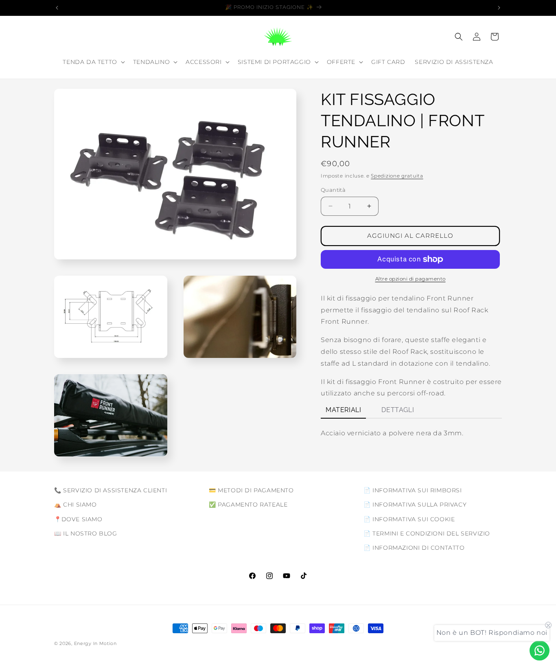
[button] (93, 61)
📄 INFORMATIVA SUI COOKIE (409, 518)
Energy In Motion (95, 643)
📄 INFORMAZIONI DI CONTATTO (414, 547)
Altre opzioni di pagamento (410, 279)
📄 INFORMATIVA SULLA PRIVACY (414, 504)
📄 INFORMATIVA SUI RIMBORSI (412, 490)
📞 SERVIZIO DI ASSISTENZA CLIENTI (110, 490)
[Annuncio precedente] (57, 7)
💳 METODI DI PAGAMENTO (251, 490)
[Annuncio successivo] (499, 7)
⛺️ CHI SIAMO (75, 504)
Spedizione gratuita (397, 176)
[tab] (343, 411)
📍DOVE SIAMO (78, 518)
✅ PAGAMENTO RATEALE (248, 504)
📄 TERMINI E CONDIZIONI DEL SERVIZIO (426, 533)
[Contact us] (539, 650)
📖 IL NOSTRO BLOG (85, 533)
